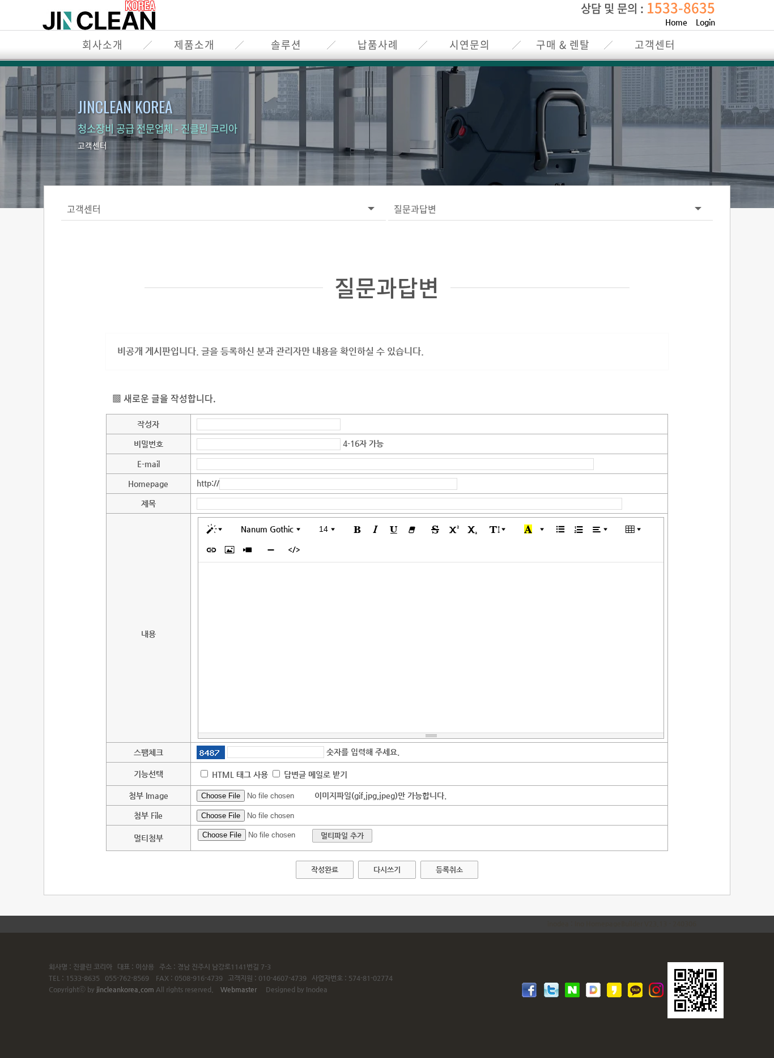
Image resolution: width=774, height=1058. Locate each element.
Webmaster (238, 989)
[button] (216, 529)
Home (676, 22)
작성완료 (324, 869)
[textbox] (431, 647)
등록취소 (449, 869)
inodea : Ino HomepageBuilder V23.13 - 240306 (621, 924)
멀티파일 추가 (342, 835)
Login (705, 22)
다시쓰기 (387, 869)
